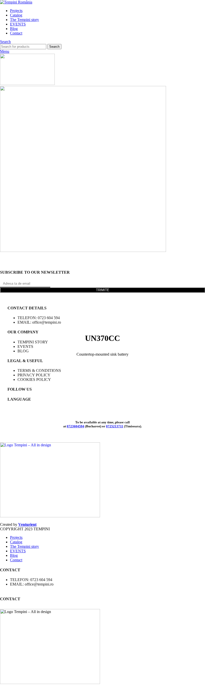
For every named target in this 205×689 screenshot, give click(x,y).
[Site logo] (16, 2)
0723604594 (75, 426)
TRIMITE (102, 290)
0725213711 (114, 426)
